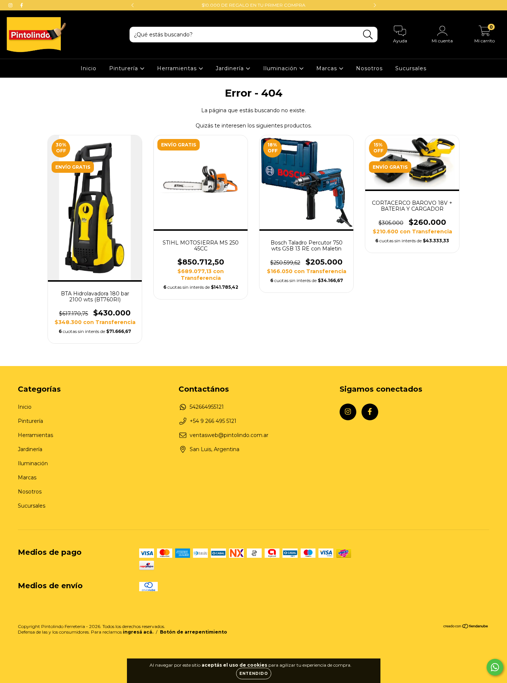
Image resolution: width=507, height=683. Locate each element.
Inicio (89, 68)
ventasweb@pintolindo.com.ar (229, 435)
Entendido (253, 673)
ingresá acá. (138, 632)
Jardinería (231, 68)
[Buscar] (368, 34)
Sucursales (410, 68)
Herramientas (178, 68)
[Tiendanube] (466, 627)
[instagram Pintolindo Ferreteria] (11, 5)
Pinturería (124, 68)
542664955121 (207, 407)
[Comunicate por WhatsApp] (495, 667)
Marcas (327, 68)
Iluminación (281, 68)
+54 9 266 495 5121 (213, 421)
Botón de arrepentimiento (193, 632)
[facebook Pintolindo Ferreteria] (21, 5)
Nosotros (369, 68)
